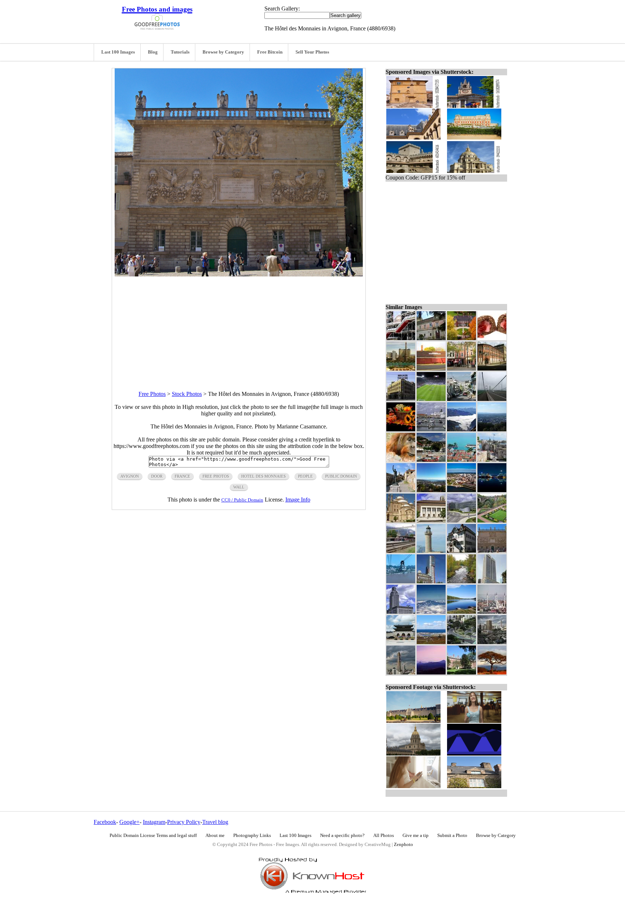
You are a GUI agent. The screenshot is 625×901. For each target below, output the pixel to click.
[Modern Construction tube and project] (400, 338)
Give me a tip (416, 835)
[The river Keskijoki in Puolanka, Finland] (461, 581)
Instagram (154, 822)
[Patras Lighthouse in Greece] (431, 551)
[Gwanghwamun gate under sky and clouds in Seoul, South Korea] (400, 642)
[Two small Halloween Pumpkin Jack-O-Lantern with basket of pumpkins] (400, 429)
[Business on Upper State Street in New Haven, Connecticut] (461, 368)
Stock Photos (187, 394)
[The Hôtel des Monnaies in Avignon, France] (491, 551)
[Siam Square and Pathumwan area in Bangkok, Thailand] (491, 642)
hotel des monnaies (263, 476)
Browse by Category (223, 52)
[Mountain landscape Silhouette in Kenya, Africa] (431, 672)
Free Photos (152, 394)
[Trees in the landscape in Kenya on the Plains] (491, 672)
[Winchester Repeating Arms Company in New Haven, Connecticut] (491, 368)
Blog (153, 52)
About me (215, 835)
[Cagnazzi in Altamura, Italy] (431, 338)
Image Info (297, 499)
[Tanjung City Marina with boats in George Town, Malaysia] (431, 429)
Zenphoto (403, 844)
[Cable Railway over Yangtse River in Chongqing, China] (400, 581)
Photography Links (252, 835)
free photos (216, 476)
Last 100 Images (118, 52)
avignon (129, 476)
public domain (341, 476)
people (305, 476)
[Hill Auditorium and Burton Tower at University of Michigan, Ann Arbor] (431, 520)
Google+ (129, 822)
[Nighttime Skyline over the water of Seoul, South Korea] (491, 490)
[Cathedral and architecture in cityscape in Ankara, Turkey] (491, 612)
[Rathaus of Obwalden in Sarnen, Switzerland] (461, 551)
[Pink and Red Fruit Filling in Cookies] (491, 338)
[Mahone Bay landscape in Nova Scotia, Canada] (461, 612)
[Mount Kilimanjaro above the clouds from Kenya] (431, 612)
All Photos (383, 835)
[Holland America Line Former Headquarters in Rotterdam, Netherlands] (431, 581)
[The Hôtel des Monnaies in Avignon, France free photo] (239, 274)
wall (239, 487)
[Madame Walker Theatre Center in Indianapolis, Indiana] (400, 399)
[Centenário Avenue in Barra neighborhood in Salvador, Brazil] (461, 642)
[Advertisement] (238, 327)
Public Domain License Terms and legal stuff (153, 835)
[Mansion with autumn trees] (461, 338)
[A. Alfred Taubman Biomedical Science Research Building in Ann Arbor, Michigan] (461, 520)
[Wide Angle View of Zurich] (431, 490)
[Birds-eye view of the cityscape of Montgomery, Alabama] (461, 490)
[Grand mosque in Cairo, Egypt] (400, 520)
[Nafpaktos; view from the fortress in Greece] (461, 460)
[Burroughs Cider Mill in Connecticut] (431, 368)
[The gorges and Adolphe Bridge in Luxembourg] (491, 520)
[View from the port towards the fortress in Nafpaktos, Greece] (431, 460)
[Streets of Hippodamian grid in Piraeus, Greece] (461, 399)
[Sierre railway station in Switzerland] (400, 551)
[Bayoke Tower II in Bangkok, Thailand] (400, 672)
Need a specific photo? (342, 835)
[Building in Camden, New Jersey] (400, 612)
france (182, 476)
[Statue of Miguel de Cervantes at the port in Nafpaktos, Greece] (400, 490)
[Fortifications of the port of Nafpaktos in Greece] (491, 460)
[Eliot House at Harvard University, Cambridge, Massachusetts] (461, 672)
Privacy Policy (183, 822)
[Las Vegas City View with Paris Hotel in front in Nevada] (400, 368)
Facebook (105, 822)
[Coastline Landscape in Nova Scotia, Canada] (431, 642)
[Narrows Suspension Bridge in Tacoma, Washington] (491, 399)
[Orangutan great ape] (400, 460)
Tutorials (180, 52)
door (156, 476)
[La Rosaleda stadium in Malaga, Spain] (431, 399)
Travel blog (215, 822)
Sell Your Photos (312, 52)
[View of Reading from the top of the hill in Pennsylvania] (491, 429)
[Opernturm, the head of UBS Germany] (491, 581)
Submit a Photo (452, 835)
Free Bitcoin (269, 52)
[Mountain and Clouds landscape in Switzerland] (461, 429)
